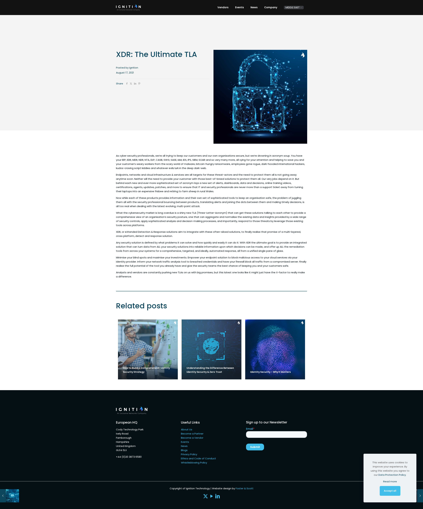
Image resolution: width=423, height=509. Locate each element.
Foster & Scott (244, 488)
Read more (390, 481)
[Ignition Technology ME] (128, 7)
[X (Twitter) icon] (205, 497)
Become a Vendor (192, 437)
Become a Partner (192, 433)
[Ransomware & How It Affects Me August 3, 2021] (9, 495)
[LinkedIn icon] (217, 497)
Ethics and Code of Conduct (198, 458)
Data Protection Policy (392, 475)
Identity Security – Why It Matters (270, 372)
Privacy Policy (189, 454)
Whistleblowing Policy (194, 462)
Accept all (390, 490)
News (184, 446)
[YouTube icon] (211, 497)
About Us (186, 429)
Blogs (184, 450)
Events (185, 442)
